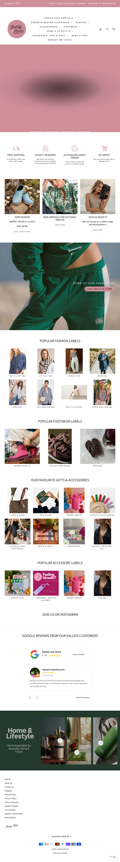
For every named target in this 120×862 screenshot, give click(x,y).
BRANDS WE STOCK (60, 40)
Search (8, 779)
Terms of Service (12, 802)
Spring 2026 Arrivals (59, 18)
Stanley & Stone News (14, 814)
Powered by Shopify (60, 853)
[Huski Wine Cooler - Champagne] (60, 740)
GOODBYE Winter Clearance (50, 22)
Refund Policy (10, 795)
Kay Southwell (49, 669)
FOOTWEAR (71, 27)
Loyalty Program (11, 806)
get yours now (22, 232)
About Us (8, 783)
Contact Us (9, 787)
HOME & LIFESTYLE (59, 31)
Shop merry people (59, 91)
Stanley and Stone (51, 651)
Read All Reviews (82, 697)
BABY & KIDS (80, 36)
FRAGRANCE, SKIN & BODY (49, 36)
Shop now (60, 225)
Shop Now (98, 230)
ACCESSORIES (49, 27)
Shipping (8, 791)
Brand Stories (10, 818)
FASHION (82, 22)
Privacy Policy (10, 798)
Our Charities (10, 810)
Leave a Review (78, 654)
